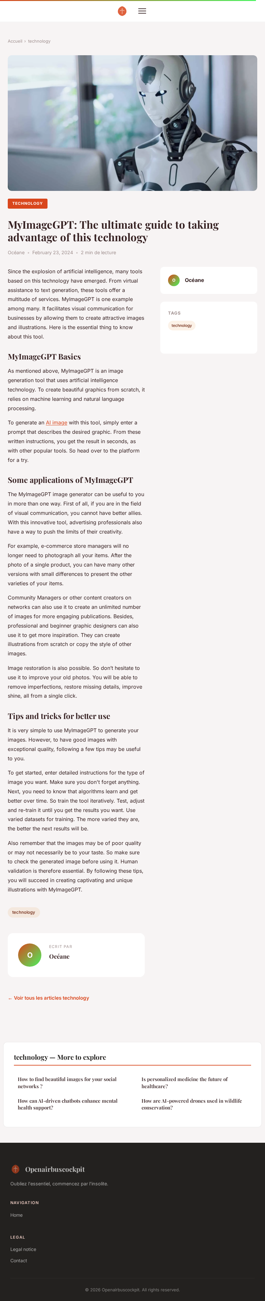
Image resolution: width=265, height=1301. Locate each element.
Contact (18, 1260)
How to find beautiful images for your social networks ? (67, 1082)
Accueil (15, 41)
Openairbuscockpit (55, 1168)
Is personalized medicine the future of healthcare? (185, 1082)
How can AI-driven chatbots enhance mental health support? (68, 1104)
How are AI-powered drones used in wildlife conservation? (192, 1104)
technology (39, 41)
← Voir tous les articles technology (48, 998)
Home (16, 1215)
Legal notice (23, 1249)
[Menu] (142, 11)
